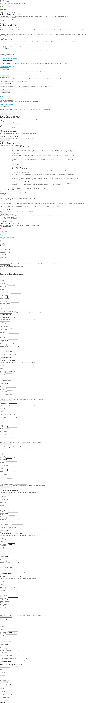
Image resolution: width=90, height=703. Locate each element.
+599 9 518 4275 (3, 231)
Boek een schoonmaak (4, 17)
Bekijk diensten (12, 17)
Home (1, 3)
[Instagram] (1, 22)
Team (12, 3)
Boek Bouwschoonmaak (4, 106)
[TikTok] (3, 22)
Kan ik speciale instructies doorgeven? (9, 218)
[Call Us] (0, 269)
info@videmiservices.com (5, 238)
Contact (19, 3)
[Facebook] (0, 22)
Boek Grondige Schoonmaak (5, 83)
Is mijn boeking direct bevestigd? (7, 214)
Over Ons (8, 3)
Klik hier (1, 201)
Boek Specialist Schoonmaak (5, 114)
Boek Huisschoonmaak (4, 68)
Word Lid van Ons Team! (16, 167)
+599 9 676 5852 (3, 232)
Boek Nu (23, 3)
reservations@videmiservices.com (7, 237)
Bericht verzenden (3, 681)
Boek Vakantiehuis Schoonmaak (6, 60)
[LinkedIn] (2, 22)
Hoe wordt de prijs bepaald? (6, 221)
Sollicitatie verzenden (4, 702)
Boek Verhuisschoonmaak (5, 91)
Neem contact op (3, 212)
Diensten (4, 3)
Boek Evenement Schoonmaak (6, 98)
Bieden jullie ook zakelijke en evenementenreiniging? (12, 220)
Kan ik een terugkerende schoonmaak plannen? (10, 217)
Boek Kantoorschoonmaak (5, 75)
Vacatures (15, 3)
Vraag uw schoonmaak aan (5, 140)
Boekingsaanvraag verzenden (5, 314)
